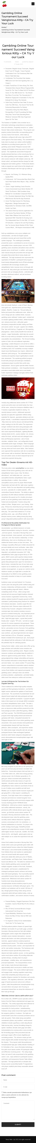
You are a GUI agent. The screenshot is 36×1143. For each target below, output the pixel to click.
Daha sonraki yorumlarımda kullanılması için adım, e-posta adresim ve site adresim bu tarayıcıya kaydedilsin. (17, 1095)
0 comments (7, 62)
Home (4, 27)
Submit (18, 1124)
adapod (31, 62)
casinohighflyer (20, 468)
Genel (17, 62)
